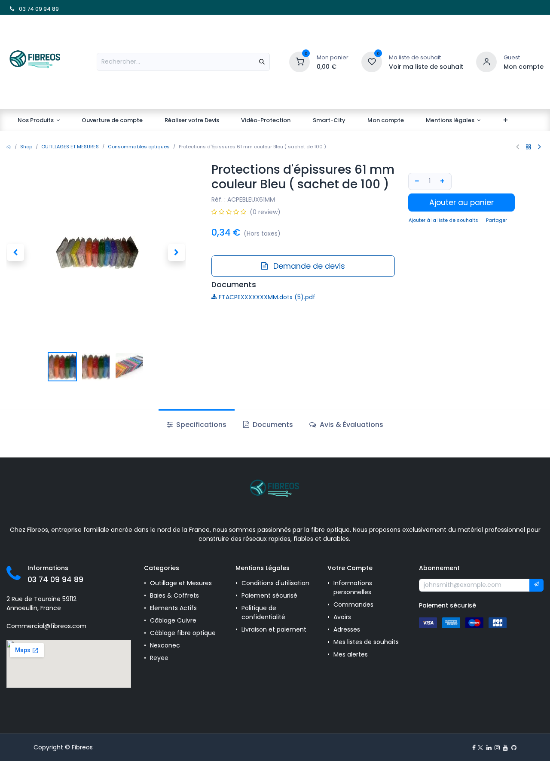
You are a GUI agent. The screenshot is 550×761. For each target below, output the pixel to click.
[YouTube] (505, 748)
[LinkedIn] (489, 748)
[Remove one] (416, 181)
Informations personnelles (352, 587)
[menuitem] (38, 120)
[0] (299, 61)
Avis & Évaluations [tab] (350, 425)
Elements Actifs (173, 608)
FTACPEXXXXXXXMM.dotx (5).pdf (266, 297)
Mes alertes (351, 654)
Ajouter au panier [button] (461, 202)
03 (22, 9)
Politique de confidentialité (263, 612)
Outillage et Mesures (181, 583)
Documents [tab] (272, 425)
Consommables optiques (139, 146)
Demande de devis (308, 266)
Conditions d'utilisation (275, 583)
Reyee (160, 658)
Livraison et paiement (273, 629)
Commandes (353, 604)
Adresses (346, 629)
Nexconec (165, 645)
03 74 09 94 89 (55, 579)
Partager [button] (496, 220)
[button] (15, 252)
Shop (26, 146)
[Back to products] (528, 146)
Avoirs (342, 617)
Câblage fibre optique (183, 633)
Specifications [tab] (200, 425)
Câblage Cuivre (173, 620)
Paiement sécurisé (269, 595)
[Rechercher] (261, 62)
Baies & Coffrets (174, 595)
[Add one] (443, 181)
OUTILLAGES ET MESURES (70, 146)
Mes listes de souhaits (366, 642)
